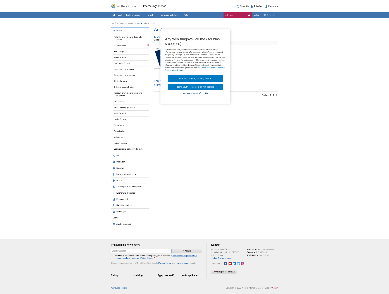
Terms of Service (183, 263)
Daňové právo (149, 23)
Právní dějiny (119, 102)
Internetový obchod (154, 6)
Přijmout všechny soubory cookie (195, 78)
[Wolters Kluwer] (126, 6)
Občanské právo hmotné (124, 69)
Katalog (129, 23)
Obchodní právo (120, 81)
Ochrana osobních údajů (124, 87)
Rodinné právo (120, 113)
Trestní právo (119, 131)
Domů (113, 23)
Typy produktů (166, 275)
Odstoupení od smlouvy (225, 272)
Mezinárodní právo (122, 63)
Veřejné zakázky (121, 143)
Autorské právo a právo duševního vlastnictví (128, 38)
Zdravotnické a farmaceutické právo (128, 149)
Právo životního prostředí (124, 107)
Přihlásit (187, 251)
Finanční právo (120, 57)
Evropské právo (120, 52)
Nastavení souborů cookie (195, 93)
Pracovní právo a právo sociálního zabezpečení (128, 94)
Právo (137, 23)
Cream (275, 288)
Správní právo (120, 119)
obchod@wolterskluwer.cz (222, 258)
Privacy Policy (164, 263)
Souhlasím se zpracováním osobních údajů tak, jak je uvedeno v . (156, 257)
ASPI (120, 15)
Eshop (256, 15)
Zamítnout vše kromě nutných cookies (195, 87)
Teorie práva (119, 125)
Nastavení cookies (119, 288)
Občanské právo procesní (124, 75)
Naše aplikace (189, 275)
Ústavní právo (120, 137)
